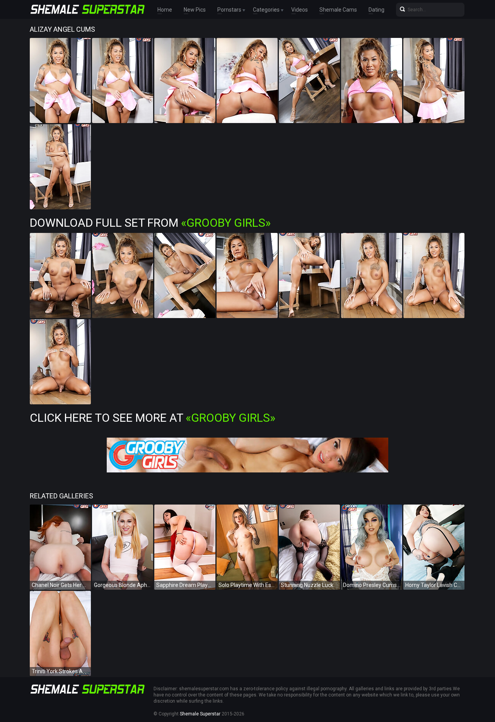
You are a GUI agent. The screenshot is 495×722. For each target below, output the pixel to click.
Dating (376, 10)
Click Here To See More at (152, 417)
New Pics (195, 10)
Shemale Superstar (200, 714)
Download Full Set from (150, 222)
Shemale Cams (338, 10)
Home (164, 10)
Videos (299, 10)
